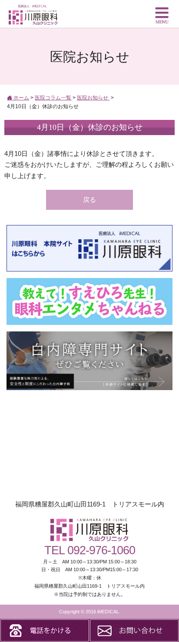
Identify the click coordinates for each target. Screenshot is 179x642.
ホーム (20, 98)
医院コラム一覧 (53, 98)
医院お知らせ (93, 98)
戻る (89, 199)
